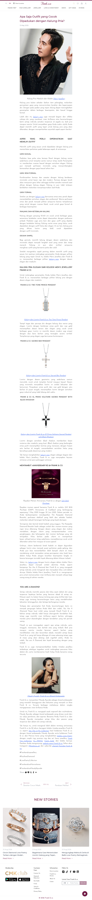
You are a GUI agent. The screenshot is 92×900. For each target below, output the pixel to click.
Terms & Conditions (37, 887)
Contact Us (37, 873)
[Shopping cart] (82, 3)
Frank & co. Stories (53, 874)
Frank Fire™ (12, 8)
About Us (52, 878)
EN (10, 3)
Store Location (54, 871)
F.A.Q (35, 883)
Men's (64, 8)
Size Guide (36, 881)
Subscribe (83, 883)
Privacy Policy (38, 891)
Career (52, 881)
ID (6, 3)
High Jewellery (25, 8)
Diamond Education (36, 877)
